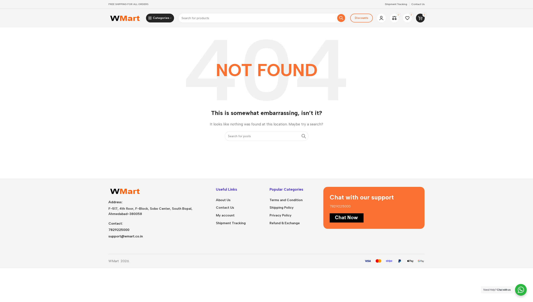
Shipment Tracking (231, 223)
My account (225, 215)
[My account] (381, 18)
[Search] (341, 18)
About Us (223, 200)
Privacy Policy (281, 215)
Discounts (361, 18)
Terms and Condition (286, 200)
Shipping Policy (282, 208)
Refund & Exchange (285, 223)
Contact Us (225, 208)
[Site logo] (125, 18)
